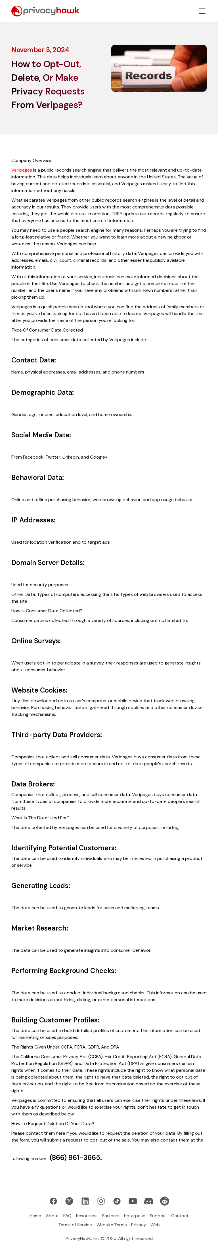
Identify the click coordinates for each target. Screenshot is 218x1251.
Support (158, 1216)
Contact (179, 1216)
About (52, 1216)
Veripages (21, 170)
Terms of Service (75, 1225)
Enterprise (134, 1216)
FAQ (67, 1216)
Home (35, 1216)
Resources (87, 1216)
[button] (202, 11)
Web (155, 1225)
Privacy (138, 1225)
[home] (45, 11)
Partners (111, 1216)
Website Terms (112, 1225)
